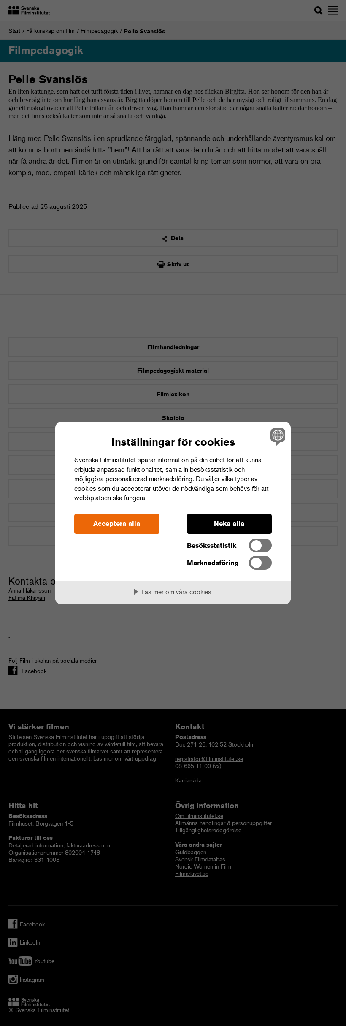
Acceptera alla (116, 524)
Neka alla (229, 524)
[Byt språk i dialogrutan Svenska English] (276, 436)
